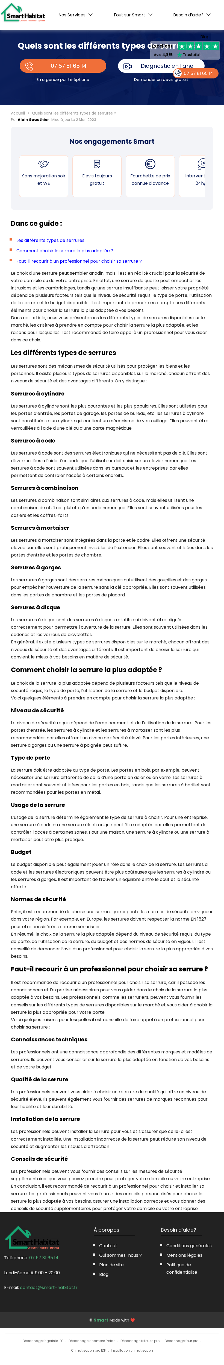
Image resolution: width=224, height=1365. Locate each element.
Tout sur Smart (129, 15)
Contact (108, 1246)
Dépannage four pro (181, 1340)
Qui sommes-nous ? (120, 1255)
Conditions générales (189, 1246)
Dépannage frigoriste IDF (43, 1340)
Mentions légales (184, 1255)
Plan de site (111, 1265)
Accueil (18, 113)
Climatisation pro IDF (88, 1350)
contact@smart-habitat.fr (49, 1287)
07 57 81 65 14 (69, 66)
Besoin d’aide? (188, 15)
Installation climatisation (132, 1350)
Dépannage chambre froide (92, 1340)
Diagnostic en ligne (167, 66)
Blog (205, 37)
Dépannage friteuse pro (140, 1340)
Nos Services (72, 15)
